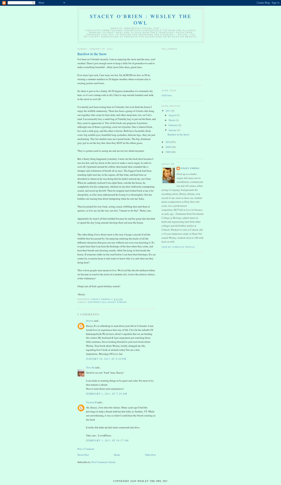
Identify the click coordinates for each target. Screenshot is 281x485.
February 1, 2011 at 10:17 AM (107, 440)
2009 (168, 147)
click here (167, 95)
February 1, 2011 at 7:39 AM (106, 393)
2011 (168, 110)
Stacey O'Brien (189, 168)
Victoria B (91, 402)
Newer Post (83, 454)
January (173, 130)
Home (117, 454)
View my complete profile (178, 247)
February (173, 125)
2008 (168, 152)
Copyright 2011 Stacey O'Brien (107, 302)
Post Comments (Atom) (103, 462)
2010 (168, 142)
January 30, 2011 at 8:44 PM (106, 358)
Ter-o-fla (90, 367)
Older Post (150, 454)
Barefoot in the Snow (178, 134)
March (172, 120)
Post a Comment (85, 449)
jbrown (89, 320)
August (173, 115)
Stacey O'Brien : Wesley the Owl (141, 19)
